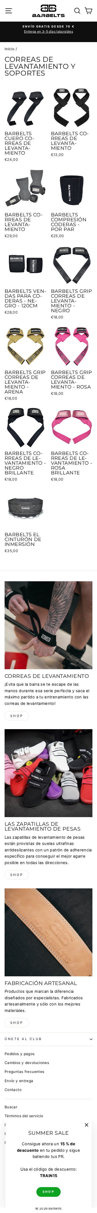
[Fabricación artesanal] (48, 932)
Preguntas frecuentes (24, 1071)
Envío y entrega (19, 1081)
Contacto (13, 1090)
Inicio (9, 49)
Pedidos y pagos (20, 1054)
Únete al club (23, 1039)
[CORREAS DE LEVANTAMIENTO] (48, 625)
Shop (16, 716)
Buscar (11, 1107)
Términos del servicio (24, 1116)
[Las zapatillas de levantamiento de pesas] (48, 773)
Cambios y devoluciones (27, 1063)
